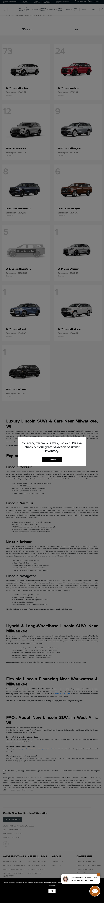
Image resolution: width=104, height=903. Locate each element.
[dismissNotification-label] (98, 874)
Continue (52, 459)
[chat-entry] (94, 891)
